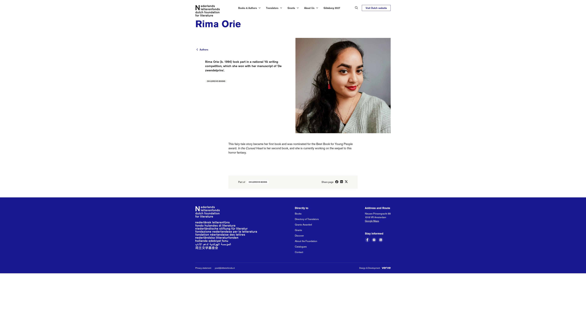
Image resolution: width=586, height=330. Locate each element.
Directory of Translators (307, 219)
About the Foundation (306, 241)
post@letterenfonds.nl (225, 268)
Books (298, 213)
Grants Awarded (303, 224)
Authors (204, 49)
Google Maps (372, 221)
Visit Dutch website (376, 7)
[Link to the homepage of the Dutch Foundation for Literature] (207, 11)
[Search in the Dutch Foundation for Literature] (356, 8)
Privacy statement (203, 268)
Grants (298, 230)
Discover (299, 235)
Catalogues (301, 246)
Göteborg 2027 (332, 7)
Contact (299, 252)
